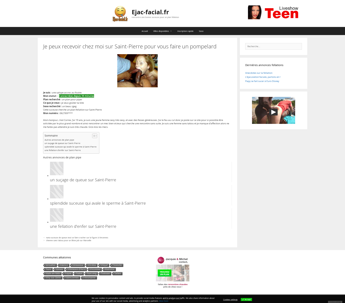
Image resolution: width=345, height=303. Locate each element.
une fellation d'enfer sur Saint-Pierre (63, 150)
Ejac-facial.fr (150, 12)
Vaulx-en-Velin (53, 273)
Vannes (59, 269)
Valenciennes (72, 277)
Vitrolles (92, 265)
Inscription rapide (185, 31)
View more (163, 301)
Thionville (117, 265)
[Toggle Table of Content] (93, 136)
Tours (48, 269)
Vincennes (95, 269)
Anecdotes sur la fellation (258, 72)
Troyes (68, 273)
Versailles (51, 265)
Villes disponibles (161, 31)
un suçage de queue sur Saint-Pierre (62, 143)
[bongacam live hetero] (275, 18)
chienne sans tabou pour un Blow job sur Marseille (68, 240)
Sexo (201, 31)
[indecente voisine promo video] (273, 110)
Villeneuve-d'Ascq (76, 269)
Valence (64, 265)
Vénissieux (77, 265)
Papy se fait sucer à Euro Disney (262, 81)
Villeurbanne (89, 277)
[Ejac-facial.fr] (120, 13)
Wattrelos (109, 269)
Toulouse (105, 273)
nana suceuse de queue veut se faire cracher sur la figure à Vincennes (77, 237)
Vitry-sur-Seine (53, 277)
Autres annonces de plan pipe (59, 139)
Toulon (79, 273)
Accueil (145, 31)
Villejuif (104, 265)
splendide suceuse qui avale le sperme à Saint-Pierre (70, 146)
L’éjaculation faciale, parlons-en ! (262, 76)
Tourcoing (91, 273)
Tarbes (117, 273)
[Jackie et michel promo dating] (172, 272)
